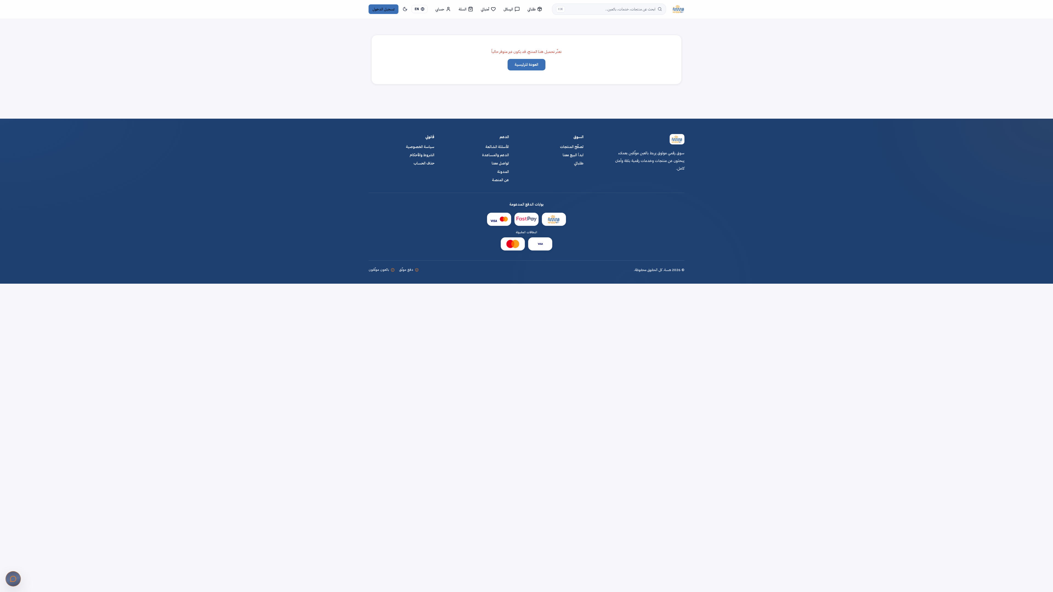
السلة (462, 9)
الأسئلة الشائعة (497, 147)
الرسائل (508, 9)
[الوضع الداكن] (405, 9)
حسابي (439, 9)
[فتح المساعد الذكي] (13, 579)
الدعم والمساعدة (495, 155)
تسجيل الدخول (383, 9)
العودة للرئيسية (526, 64)
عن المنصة (500, 180)
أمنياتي (485, 9)
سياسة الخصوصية (420, 147)
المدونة (503, 172)
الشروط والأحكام (422, 155)
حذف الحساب (424, 163)
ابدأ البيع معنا (573, 155)
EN (417, 9)
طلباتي (531, 9)
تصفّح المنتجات (572, 147)
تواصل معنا (500, 163)
